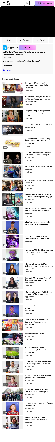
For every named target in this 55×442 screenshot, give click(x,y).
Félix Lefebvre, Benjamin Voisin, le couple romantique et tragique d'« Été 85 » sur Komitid (39, 195)
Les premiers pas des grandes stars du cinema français (37, 112)
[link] (10, 47)
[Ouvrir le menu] (4, 3)
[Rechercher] (27, 3)
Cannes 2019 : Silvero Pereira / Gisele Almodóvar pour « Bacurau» (38, 279)
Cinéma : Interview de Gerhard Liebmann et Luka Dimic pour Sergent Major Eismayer (38, 154)
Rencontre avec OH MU (35, 334)
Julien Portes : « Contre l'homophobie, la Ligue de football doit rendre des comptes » (39, 349)
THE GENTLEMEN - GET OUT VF (39, 125)
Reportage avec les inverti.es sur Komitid (39, 181)
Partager (26, 40)
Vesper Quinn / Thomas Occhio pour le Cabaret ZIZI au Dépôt (38, 209)
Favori (42, 40)
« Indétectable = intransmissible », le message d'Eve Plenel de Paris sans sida (38, 363)
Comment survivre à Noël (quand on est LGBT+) (39, 404)
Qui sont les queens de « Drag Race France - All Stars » (37, 140)
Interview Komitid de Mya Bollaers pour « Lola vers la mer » (39, 265)
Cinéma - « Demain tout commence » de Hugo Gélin (36, 84)
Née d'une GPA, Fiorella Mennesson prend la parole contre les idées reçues (36, 418)
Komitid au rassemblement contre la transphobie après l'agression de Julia (36, 390)
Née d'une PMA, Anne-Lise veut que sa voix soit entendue (38, 377)
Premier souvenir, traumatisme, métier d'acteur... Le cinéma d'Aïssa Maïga (38, 98)
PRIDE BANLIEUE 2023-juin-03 (38, 166)
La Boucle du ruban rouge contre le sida (38, 307)
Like (11, 40)
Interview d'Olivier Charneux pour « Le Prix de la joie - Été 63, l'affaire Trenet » (39, 251)
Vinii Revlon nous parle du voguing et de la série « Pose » (37, 237)
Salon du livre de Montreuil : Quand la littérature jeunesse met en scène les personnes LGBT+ (37, 321)
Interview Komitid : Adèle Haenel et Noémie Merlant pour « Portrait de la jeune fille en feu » (39, 293)
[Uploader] (32, 3)
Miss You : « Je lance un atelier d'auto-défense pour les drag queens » (38, 223)
